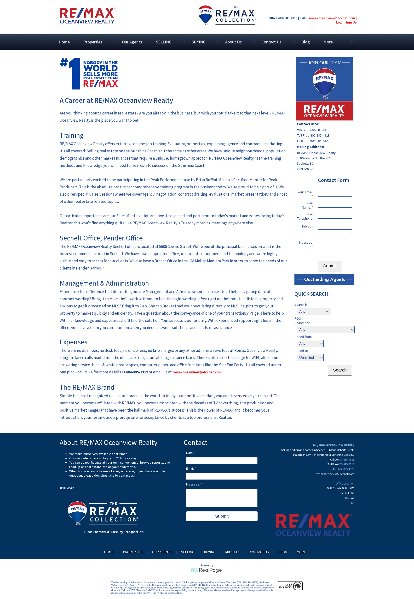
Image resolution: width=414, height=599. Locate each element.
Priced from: (303, 337)
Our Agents (132, 42)
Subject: (307, 226)
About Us (232, 552)
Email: (190, 468)
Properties (133, 552)
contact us (126, 475)
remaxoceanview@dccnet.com (332, 18)
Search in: (301, 304)
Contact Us (259, 552)
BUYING (209, 552)
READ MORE (67, 488)
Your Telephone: (305, 216)
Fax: (300, 140)
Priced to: (301, 350)
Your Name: (307, 205)
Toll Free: (303, 135)
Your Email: (305, 192)
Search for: (302, 323)
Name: (191, 452)
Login (340, 22)
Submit (330, 266)
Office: (301, 130)
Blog (305, 42)
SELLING (187, 552)
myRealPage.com (207, 570)
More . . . (303, 552)
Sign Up (351, 22)
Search (340, 370)
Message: (306, 242)
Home (64, 42)
